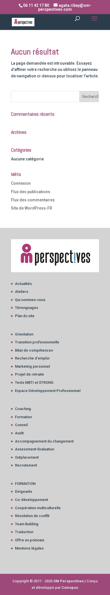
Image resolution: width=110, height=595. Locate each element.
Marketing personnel (32, 366)
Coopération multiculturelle (38, 508)
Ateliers (21, 291)
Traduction (24, 532)
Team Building (26, 524)
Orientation (24, 334)
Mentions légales (29, 548)
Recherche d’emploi (32, 358)
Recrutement (26, 465)
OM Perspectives (68, 581)
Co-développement (31, 500)
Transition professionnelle (37, 342)
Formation (23, 417)
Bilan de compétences (34, 350)
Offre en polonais (29, 540)
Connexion (21, 183)
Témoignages (26, 308)
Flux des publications (30, 191)
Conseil (21, 425)
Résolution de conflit (32, 516)
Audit (19, 433)
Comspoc (69, 587)
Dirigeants (23, 491)
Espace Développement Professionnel (47, 391)
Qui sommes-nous (30, 300)
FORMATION (25, 483)
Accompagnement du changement (44, 441)
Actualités (23, 284)
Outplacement (27, 457)
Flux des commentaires (33, 200)
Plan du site (24, 316)
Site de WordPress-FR (31, 208)
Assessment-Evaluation (34, 449)
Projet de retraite (29, 374)
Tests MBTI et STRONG (34, 382)
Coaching (23, 409)
